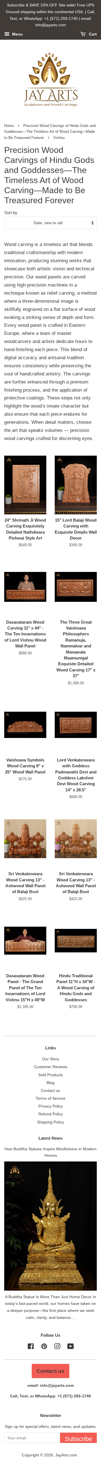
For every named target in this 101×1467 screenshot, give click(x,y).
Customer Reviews (50, 1066)
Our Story (50, 1059)
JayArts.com (66, 1455)
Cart (92, 34)
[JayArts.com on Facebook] (30, 1347)
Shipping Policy (50, 1122)
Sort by (10, 212)
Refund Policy (50, 1114)
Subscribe (78, 1438)
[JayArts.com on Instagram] (57, 1347)
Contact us (50, 1090)
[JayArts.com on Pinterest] (44, 1347)
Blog (50, 1082)
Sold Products (50, 1075)
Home (9, 126)
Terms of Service (50, 1098)
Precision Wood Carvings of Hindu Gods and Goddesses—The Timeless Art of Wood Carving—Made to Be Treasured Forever (50, 132)
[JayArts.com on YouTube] (70, 1347)
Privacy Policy (50, 1106)
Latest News (50, 1138)
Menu (17, 34)
